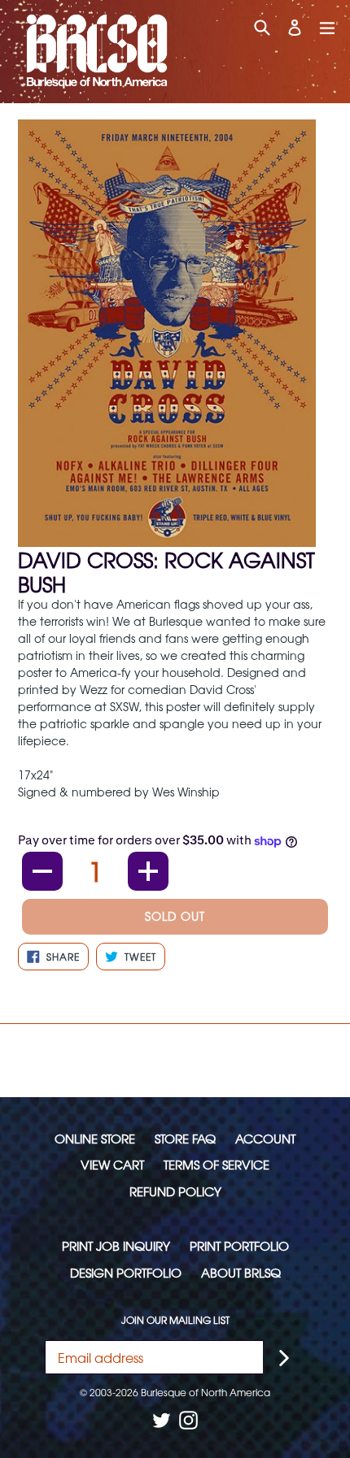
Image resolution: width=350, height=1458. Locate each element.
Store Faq (185, 1138)
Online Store (95, 1138)
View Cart (112, 1164)
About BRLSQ (241, 1272)
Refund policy (175, 1191)
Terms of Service (216, 1164)
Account (265, 1138)
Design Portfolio (126, 1272)
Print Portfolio (239, 1245)
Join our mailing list (175, 1320)
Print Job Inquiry (116, 1245)
